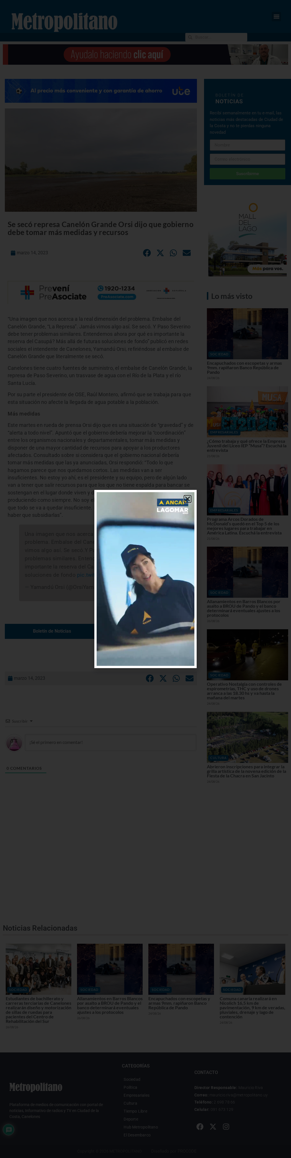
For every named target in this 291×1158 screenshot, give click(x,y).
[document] (145, 579)
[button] (187, 499)
